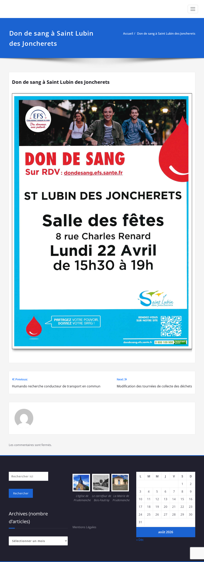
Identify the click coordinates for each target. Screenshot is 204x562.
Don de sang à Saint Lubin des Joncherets (166, 33)
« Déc (140, 540)
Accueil (128, 33)
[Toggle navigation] (193, 9)
